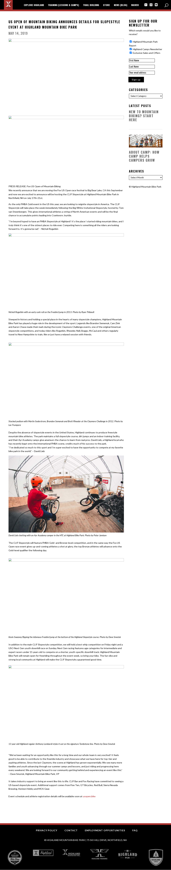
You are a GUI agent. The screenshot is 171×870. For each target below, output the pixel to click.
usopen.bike (89, 796)
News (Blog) (120, 5)
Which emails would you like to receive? (145, 32)
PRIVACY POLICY (46, 830)
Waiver (135, 5)
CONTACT (71, 830)
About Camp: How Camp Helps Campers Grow (144, 156)
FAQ (135, 830)
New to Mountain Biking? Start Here (144, 115)
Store (106, 5)
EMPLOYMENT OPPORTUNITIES (105, 830)
